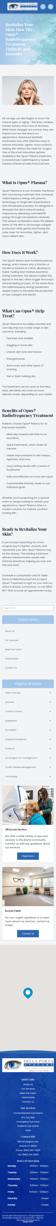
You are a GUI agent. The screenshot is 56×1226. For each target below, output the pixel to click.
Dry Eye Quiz (28, 1117)
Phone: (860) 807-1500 (28, 1150)
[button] (3, 6)
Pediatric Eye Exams (28, 1126)
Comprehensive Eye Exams (28, 1113)
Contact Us (11, 667)
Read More (28, 856)
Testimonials (11, 658)
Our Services (11, 640)
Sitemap (39, 1218)
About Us (10, 631)
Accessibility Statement (12, 1218)
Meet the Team (13, 649)
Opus (28, 1130)
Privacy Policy (29, 1218)
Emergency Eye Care (28, 1121)
